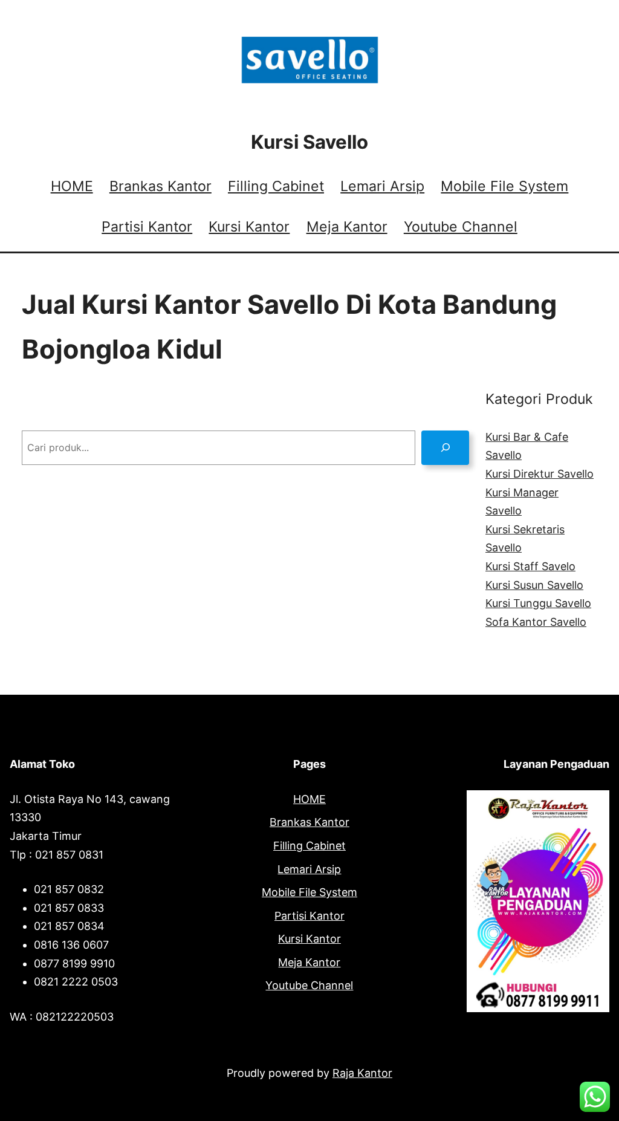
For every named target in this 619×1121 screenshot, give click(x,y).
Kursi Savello (309, 142)
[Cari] (445, 448)
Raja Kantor (362, 1073)
